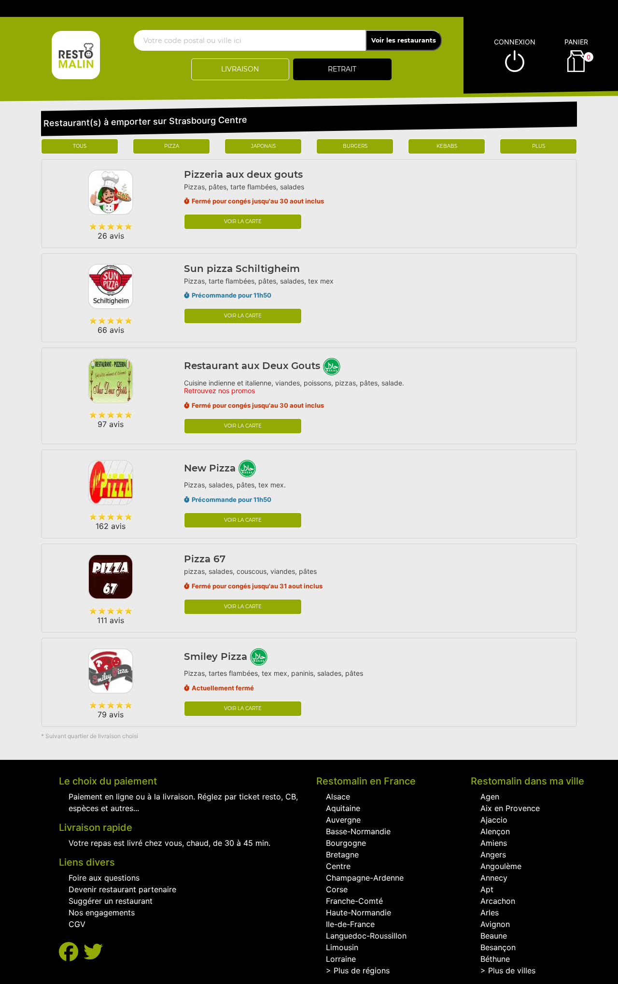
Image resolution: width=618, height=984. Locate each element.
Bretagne (342, 854)
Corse (337, 889)
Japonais (263, 146)
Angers (493, 854)
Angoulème (500, 866)
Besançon (498, 947)
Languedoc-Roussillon (366, 936)
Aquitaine (343, 808)
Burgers (355, 146)
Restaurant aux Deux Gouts (253, 365)
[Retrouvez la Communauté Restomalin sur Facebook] (71, 952)
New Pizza (211, 468)
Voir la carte (243, 221)
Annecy (493, 878)
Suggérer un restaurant (111, 901)
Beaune (493, 936)
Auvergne (343, 820)
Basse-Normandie (358, 831)
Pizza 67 (204, 559)
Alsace (338, 796)
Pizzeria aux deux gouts (243, 174)
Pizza (171, 146)
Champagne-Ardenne (365, 878)
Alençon (495, 831)
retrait (342, 69)
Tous (79, 146)
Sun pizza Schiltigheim (242, 268)
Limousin (342, 947)
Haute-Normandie (358, 912)
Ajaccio (493, 820)
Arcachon (497, 901)
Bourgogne (346, 843)
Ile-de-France (350, 924)
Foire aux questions (104, 878)
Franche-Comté (354, 901)
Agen (489, 796)
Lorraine (341, 959)
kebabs (446, 146)
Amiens (493, 843)
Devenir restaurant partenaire (122, 889)
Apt (486, 889)
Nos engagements (102, 912)
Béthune (495, 959)
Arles (489, 912)
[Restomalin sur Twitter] (93, 952)
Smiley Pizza (217, 656)
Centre (338, 866)
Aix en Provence (510, 808)
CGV (77, 924)
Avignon (495, 924)
